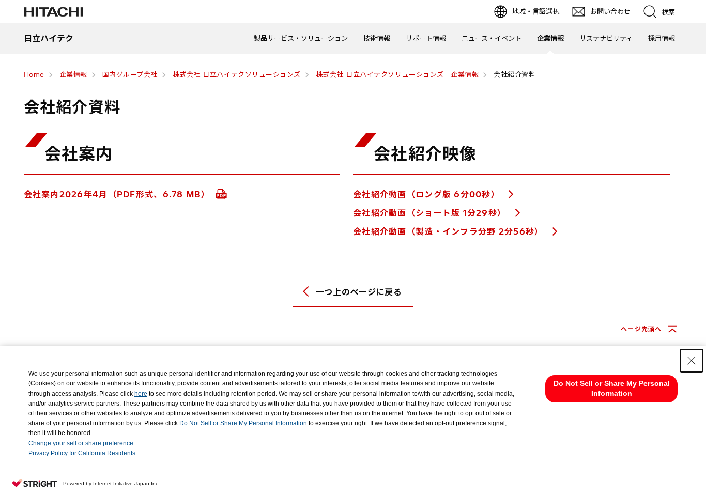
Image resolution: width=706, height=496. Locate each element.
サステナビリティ (606, 38)
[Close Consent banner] (691, 360)
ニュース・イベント (491, 38)
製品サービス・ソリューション (301, 38)
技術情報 (376, 38)
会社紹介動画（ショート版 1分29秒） (431, 213)
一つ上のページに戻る (359, 292)
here (140, 393)
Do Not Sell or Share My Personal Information (243, 423)
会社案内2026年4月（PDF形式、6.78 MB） (118, 194)
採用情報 (661, 38)
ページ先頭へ (641, 329)
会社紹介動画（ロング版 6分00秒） (427, 194)
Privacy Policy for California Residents (81, 453)
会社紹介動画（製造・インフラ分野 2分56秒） (449, 231)
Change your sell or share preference (80, 443)
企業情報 (550, 38)
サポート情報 (426, 38)
